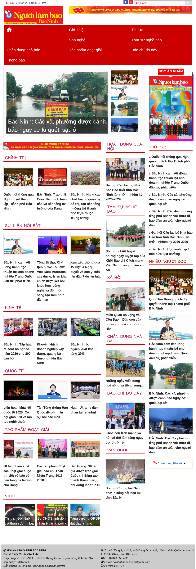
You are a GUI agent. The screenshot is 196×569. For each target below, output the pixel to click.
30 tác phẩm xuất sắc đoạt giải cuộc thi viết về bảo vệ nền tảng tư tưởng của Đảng (17, 475)
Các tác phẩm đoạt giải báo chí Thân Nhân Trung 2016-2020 (51, 473)
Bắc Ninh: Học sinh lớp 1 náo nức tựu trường (169, 251)
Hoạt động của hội (124, 146)
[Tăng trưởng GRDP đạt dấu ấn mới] (85, 514)
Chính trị (15, 157)
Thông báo (16, 60)
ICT (122, 565)
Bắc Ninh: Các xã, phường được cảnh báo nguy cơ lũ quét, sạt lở (170, 199)
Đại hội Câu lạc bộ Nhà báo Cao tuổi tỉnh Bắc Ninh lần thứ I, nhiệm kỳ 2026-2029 (124, 192)
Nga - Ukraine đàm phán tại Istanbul (84, 410)
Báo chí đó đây (144, 50)
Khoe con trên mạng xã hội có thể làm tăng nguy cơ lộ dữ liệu (124, 437)
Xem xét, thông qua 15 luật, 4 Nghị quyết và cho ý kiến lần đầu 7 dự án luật (85, 269)
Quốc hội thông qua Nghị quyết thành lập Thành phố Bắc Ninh (18, 201)
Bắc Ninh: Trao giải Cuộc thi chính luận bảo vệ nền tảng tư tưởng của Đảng (52, 201)
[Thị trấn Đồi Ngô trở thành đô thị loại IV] (20, 514)
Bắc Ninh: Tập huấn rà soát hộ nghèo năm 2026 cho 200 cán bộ (18, 351)
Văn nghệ (77, 40)
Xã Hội (114, 277)
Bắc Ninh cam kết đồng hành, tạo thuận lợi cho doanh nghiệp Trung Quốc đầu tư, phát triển (18, 272)
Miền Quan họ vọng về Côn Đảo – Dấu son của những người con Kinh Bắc (123, 322)
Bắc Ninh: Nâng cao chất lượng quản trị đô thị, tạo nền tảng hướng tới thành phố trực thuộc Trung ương (85, 206)
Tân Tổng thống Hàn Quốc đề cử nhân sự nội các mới (52, 412)
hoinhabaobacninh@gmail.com (131, 561)
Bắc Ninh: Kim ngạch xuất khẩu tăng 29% (82, 349)
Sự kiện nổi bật (23, 225)
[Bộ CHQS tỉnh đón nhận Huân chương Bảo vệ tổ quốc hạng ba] (52, 514)
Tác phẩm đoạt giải (85, 50)
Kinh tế (13, 307)
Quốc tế (14, 370)
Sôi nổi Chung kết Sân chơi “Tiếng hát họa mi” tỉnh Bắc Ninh (124, 492)
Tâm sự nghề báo (146, 40)
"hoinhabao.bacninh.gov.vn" (49, 565)
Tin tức (137, 30)
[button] (169, 463)
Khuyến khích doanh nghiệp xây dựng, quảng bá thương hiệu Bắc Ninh (50, 354)
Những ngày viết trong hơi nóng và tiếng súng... (125, 383)
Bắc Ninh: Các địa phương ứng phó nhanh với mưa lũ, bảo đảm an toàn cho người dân (170, 218)
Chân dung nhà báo (23, 50)
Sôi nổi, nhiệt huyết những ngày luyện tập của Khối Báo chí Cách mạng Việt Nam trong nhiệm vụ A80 (125, 261)
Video (11, 496)
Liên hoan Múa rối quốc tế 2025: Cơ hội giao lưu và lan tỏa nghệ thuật (17, 414)
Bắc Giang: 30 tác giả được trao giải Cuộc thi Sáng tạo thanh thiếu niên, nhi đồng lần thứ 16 (85, 475)
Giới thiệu (77, 30)
